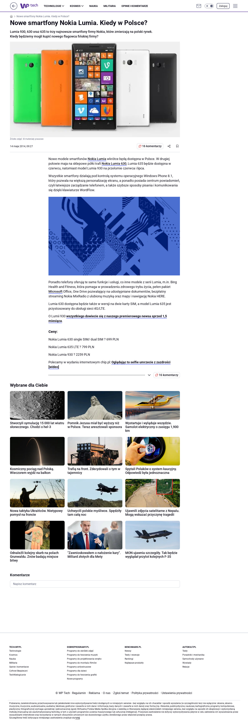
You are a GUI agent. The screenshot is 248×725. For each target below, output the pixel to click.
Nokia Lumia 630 (114, 163)
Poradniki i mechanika (193, 655)
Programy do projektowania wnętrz (84, 659)
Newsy (128, 651)
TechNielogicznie (17, 675)
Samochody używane (193, 659)
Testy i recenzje (132, 655)
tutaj (77, 717)
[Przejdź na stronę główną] (13, 8)
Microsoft (55, 291)
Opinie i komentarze (134, 6)
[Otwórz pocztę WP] (199, 6)
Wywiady (186, 663)
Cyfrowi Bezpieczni (18, 671)
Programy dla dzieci (77, 671)
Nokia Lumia (97, 159)
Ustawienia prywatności (176, 693)
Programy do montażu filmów (82, 663)
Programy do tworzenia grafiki (82, 675)
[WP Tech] (32, 6)
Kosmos (75, 6)
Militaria (109, 6)
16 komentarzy (152, 146)
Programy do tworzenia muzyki (82, 655)
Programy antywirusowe (79, 667)
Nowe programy (75, 679)
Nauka (93, 6)
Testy (185, 651)
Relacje (185, 667)
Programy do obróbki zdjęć (80, 651)
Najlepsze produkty (134, 663)
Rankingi (129, 659)
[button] (209, 6)
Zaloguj (223, 6)
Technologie (52, 6)
